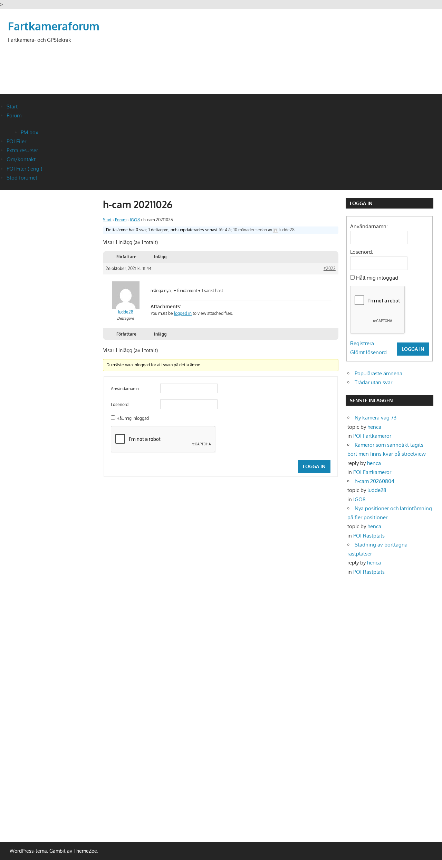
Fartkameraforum (53, 26)
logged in (183, 313)
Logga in (314, 466)
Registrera (362, 343)
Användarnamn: (125, 388)
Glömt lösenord (368, 352)
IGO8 (135, 219)
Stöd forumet (22, 177)
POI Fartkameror (372, 436)
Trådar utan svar (373, 382)
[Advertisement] (308, 60)
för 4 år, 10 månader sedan (243, 229)
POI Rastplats (369, 535)
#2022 (330, 268)
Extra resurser (22, 150)
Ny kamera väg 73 (375, 417)
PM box (29, 132)
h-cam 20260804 (374, 481)
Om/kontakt (21, 159)
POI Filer (16, 141)
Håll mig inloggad (132, 418)
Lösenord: (120, 404)
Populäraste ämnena (378, 373)
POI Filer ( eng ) (24, 168)
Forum (14, 115)
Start (12, 106)
